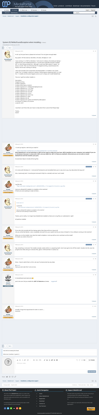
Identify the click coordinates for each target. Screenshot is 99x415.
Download (41, 401)
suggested (53, 281)
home (55, 5)
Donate (44, 10)
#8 (95, 258)
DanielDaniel (7, 45)
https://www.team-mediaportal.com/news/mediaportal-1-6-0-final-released (37, 150)
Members (35, 10)
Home (7, 10)
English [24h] (14, 385)
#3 (95, 166)
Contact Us (42, 403)
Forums (15, 10)
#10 (95, 306)
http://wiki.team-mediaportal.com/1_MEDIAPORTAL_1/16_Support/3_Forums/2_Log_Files (41, 186)
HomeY (18, 265)
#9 (95, 274)
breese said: (19, 202)
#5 (95, 198)
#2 (95, 144)
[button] (28, 10)
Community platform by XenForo (49, 413)
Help (88, 385)
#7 (95, 244)
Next (10, 47)
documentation (85, 5)
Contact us (74, 385)
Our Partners (42, 406)
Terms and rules (82, 385)
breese (8, 152)
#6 (95, 227)
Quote (94, 115)
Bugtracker (42, 398)
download (76, 5)
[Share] (93, 51)
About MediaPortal (44, 396)
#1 (95, 51)
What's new (24, 10)
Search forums (14, 12)
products (61, 5)
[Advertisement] (49, 29)
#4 (95, 181)
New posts (7, 12)
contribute (68, 5)
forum (93, 5)
